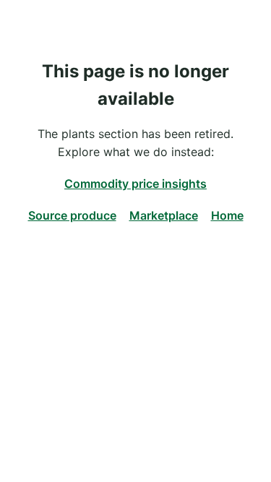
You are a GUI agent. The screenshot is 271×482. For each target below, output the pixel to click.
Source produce (72, 215)
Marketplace (163, 215)
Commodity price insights (135, 183)
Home (227, 215)
